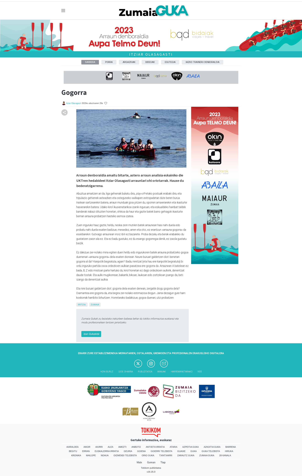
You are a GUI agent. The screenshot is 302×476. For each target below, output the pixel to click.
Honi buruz (106, 371)
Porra (109, 62)
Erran (86, 451)
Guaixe (181, 451)
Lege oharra (125, 371)
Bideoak (150, 62)
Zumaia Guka (206, 455)
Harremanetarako (182, 371)
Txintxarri (165, 455)
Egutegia (170, 62)
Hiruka (229, 451)
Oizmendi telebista (125, 455)
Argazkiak (129, 62)
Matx (139, 462)
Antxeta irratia (155, 447)
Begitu (73, 451)
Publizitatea (145, 371)
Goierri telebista (161, 451)
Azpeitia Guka (190, 447)
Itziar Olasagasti (151, 54)
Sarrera (90, 62)
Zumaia (95, 304)
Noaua (105, 455)
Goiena (141, 451)
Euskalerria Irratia (107, 451)
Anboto (136, 447)
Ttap (162, 462)
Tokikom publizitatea (151, 468)
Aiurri (99, 447)
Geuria (128, 451)
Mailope (91, 455)
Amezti (122, 447)
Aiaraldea (72, 447)
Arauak (161, 371)
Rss (200, 371)
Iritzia (81, 304)
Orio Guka (148, 455)
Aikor (87, 447)
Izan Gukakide (91, 333)
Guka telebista (211, 451)
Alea (110, 447)
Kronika (76, 455)
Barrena (230, 447)
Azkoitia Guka (212, 447)
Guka (193, 451)
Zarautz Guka (185, 455)
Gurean (151, 462)
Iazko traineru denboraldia (202, 62)
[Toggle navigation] (63, 10)
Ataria (173, 447)
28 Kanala (225, 455)
